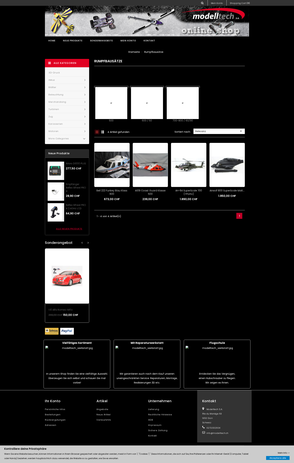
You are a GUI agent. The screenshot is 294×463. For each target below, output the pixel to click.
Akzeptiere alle (278, 457)
